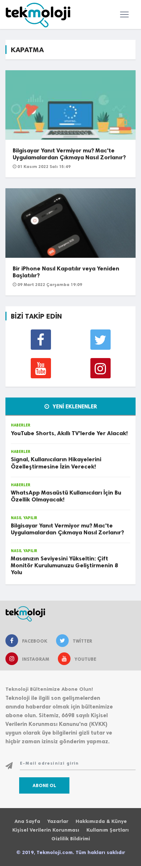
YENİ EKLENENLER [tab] (74, 406)
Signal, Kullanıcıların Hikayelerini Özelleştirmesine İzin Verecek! (56, 463)
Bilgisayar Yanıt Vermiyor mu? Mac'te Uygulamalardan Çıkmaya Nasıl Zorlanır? (69, 154)
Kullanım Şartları (107, 830)
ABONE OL (44, 785)
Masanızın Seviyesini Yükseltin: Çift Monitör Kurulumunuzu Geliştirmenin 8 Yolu (64, 565)
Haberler (20, 425)
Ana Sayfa (27, 821)
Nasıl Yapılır (24, 518)
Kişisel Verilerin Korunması (45, 830)
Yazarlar (57, 821)
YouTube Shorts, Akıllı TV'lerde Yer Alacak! (69, 433)
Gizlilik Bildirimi (70, 839)
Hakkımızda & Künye (101, 821)
